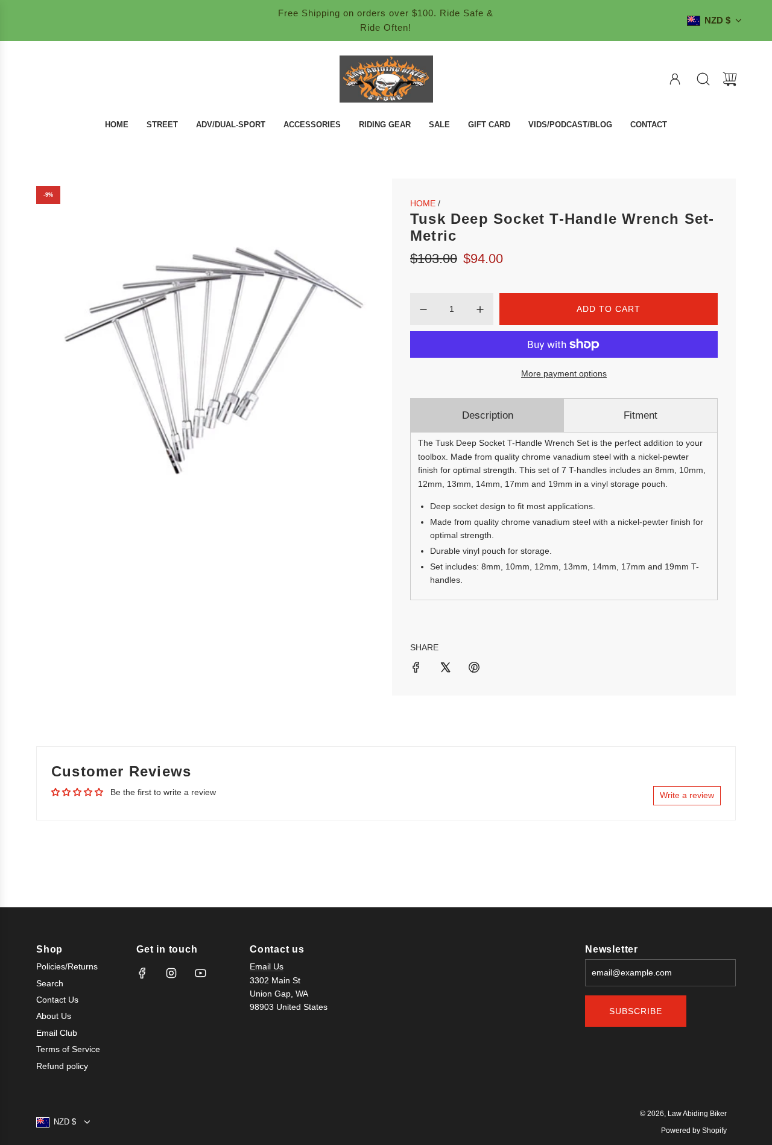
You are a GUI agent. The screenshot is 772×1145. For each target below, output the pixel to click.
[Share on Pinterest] (474, 669)
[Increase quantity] (480, 309)
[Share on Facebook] (416, 669)
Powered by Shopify (694, 1130)
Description (487, 415)
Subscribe (635, 1011)
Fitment (640, 415)
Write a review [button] (687, 795)
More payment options (564, 373)
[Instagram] (171, 973)
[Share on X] (445, 669)
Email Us (266, 966)
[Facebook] (142, 973)
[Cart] (730, 79)
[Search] (703, 79)
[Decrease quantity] (423, 309)
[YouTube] (200, 973)
